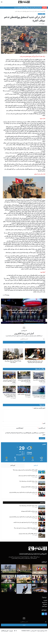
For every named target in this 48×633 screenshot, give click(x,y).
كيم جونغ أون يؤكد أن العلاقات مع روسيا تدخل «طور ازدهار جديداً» (25, 528)
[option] (24, 311)
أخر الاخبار (36, 465)
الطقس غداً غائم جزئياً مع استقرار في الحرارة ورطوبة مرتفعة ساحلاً (25, 470)
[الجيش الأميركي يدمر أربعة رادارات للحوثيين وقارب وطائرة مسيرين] (38, 390)
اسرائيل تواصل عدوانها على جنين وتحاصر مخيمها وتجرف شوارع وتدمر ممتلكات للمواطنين (10, 395)
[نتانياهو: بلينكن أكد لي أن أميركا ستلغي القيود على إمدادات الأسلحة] (41, 524)
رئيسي (38, 11)
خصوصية (11, 630)
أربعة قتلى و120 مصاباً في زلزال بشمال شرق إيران (28, 533)
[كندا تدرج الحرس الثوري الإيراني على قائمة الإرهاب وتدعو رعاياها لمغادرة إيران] (41, 494)
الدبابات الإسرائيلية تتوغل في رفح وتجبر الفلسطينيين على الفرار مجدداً (27, 7)
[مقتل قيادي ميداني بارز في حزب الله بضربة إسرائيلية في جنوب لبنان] (8, 568)
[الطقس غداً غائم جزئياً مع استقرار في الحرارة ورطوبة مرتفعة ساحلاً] (41, 471)
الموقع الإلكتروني (19, 428)
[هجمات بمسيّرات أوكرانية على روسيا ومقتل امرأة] (41, 483)
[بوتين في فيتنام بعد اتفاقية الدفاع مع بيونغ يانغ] (41, 488)
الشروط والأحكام (4, 630)
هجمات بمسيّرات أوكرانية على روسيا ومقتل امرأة (28, 481)
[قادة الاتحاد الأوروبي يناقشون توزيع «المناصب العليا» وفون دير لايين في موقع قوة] (9, 375)
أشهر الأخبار (12, 465)
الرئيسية (42, 11)
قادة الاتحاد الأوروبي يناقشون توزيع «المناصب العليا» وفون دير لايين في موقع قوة (9, 381)
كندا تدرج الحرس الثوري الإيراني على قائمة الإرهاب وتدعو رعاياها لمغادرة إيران (23, 492)
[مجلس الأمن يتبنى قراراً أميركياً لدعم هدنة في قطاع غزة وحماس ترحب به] (39, 588)
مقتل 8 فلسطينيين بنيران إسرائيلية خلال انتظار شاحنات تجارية (24, 380)
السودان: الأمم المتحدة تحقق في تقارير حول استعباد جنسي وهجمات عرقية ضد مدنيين (24, 311)
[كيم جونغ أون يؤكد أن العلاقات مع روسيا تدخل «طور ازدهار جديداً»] (41, 529)
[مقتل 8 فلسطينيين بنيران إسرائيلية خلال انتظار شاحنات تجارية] (24, 375)
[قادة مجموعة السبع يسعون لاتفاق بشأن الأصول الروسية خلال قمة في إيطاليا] (39, 569)
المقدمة (45, 600)
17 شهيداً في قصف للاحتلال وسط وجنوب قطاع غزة (39, 380)
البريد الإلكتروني (41, 428)
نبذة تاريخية (44, 602)
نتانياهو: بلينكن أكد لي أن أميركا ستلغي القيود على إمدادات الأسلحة (25, 522)
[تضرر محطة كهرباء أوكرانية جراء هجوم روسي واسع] (41, 477)
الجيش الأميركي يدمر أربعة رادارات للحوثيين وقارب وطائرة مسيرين (38, 396)
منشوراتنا (45, 604)
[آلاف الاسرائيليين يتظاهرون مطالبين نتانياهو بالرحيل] (24, 389)
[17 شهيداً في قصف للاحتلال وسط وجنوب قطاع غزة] (38, 375)
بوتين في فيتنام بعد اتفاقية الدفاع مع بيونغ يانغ (29, 486)
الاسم (43, 423)
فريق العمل (44, 606)
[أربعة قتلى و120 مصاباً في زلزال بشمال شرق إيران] (41, 535)
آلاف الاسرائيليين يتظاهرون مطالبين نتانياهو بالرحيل (24, 395)
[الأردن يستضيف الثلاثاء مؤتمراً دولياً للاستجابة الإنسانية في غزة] (24, 579)
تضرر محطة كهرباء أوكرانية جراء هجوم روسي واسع (28, 475)
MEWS (28, 630)
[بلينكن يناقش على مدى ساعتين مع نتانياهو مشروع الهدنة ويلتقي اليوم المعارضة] (8, 579)
